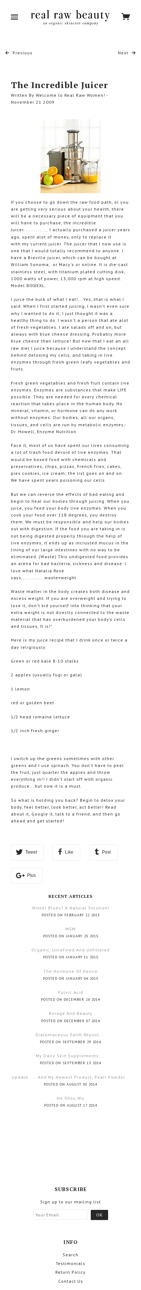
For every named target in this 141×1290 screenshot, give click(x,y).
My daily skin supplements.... (71, 1055)
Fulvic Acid (70, 992)
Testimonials (70, 1263)
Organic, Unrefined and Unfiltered (70, 950)
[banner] (70, 17)
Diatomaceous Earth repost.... (70, 1034)
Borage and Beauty (71, 1013)
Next (124, 52)
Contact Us (70, 1281)
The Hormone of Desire (70, 971)
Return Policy (70, 1272)
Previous (22, 52)
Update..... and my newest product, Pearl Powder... (71, 1077)
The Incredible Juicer (59, 85)
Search (70, 1254)
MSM (70, 929)
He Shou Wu (70, 1098)
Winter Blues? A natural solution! (71, 908)
